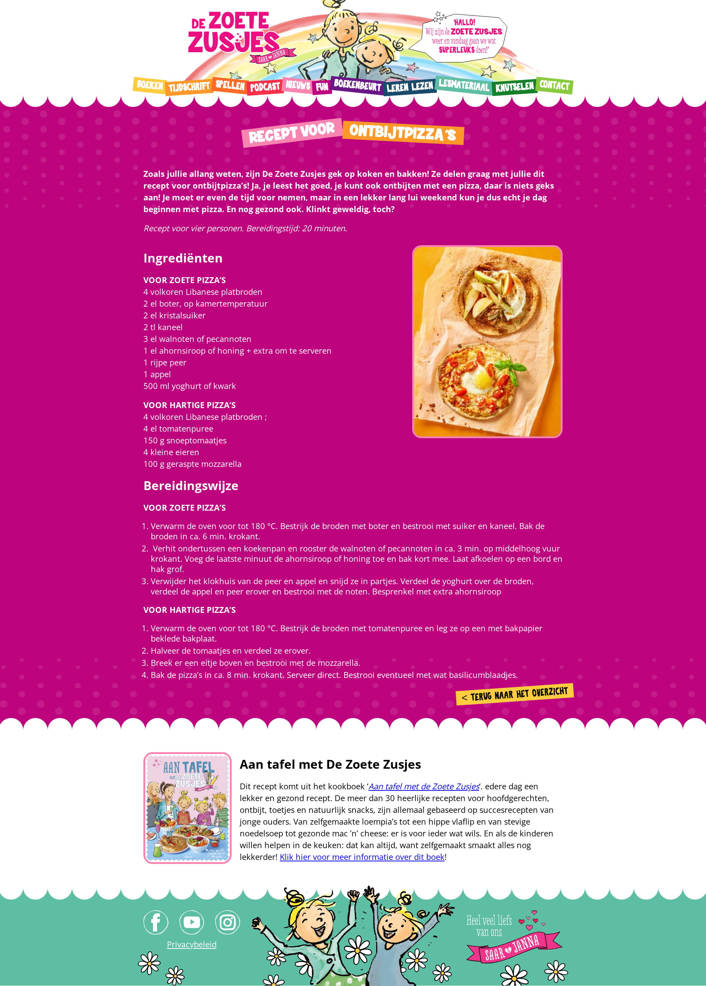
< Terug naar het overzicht (514, 695)
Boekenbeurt (357, 85)
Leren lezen (409, 87)
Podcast (265, 87)
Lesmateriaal (464, 85)
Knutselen (514, 87)
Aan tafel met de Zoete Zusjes (423, 786)
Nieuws (297, 85)
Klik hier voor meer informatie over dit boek (362, 856)
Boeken (149, 85)
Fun (321, 87)
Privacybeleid (192, 944)
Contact (554, 85)
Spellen (230, 85)
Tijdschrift (189, 87)
